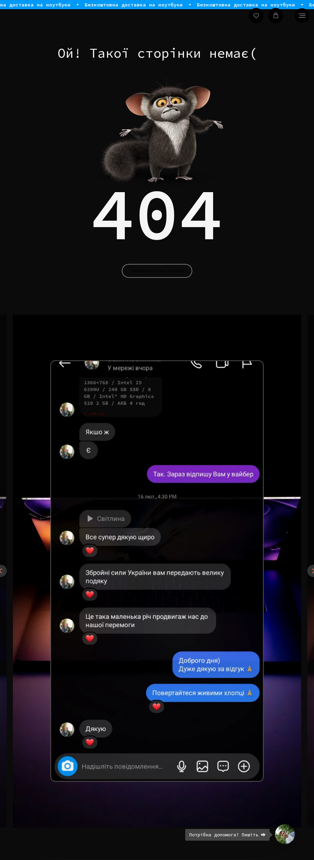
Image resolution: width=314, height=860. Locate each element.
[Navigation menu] (302, 16)
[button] (256, 15)
